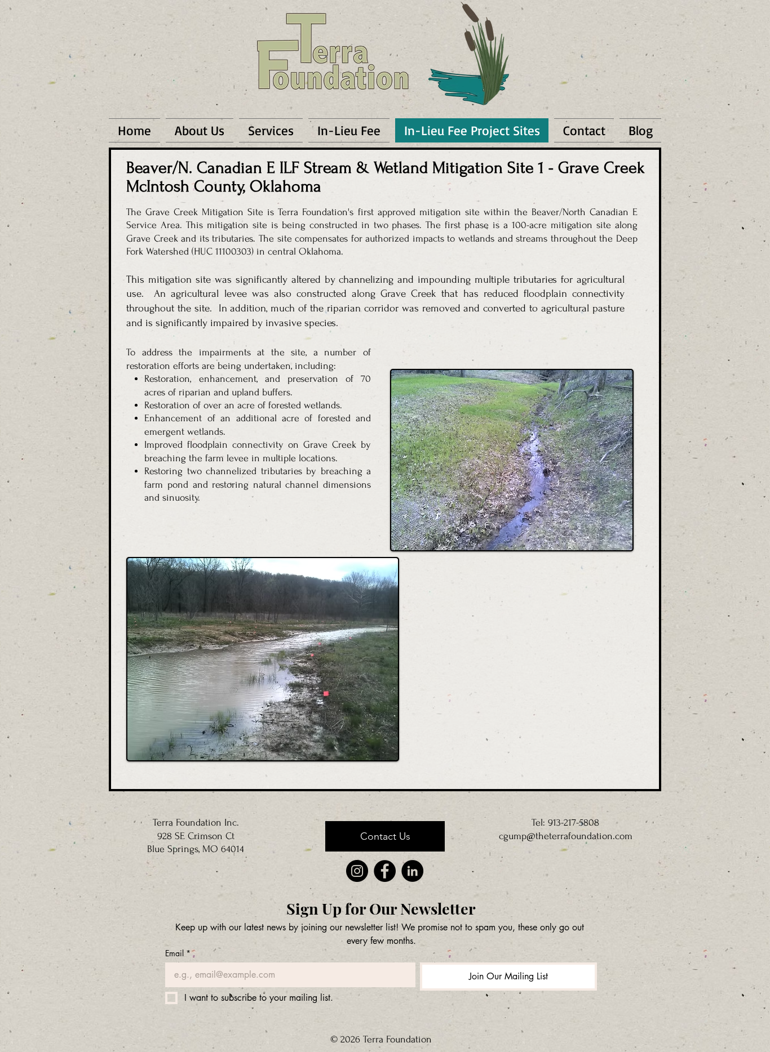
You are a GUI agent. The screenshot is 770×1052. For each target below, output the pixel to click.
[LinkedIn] (412, 871)
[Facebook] (385, 871)
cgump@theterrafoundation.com (565, 836)
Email (178, 953)
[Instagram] (357, 871)
